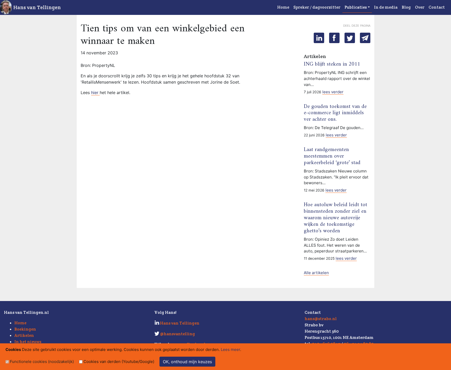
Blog (406, 7)
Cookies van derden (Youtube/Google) (119, 361)
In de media (385, 7)
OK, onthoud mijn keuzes (187, 361)
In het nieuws (27, 341)
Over (419, 7)
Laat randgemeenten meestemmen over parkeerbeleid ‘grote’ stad (332, 156)
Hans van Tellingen (37, 7)
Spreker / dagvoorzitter (316, 7)
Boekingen (25, 329)
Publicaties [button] (356, 7)
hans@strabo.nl (321, 318)
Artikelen (24, 335)
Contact (437, 7)
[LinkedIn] (319, 38)
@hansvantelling (177, 334)
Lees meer (230, 349)
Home (283, 7)
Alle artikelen (316, 272)
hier (95, 92)
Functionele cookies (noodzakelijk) (42, 361)
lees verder (332, 91)
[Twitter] (350, 38)
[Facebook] (334, 38)
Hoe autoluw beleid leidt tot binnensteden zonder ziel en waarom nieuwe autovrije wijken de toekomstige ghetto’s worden (335, 218)
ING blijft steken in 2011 (332, 64)
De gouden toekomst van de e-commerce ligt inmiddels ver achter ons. (335, 113)
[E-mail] (365, 38)
